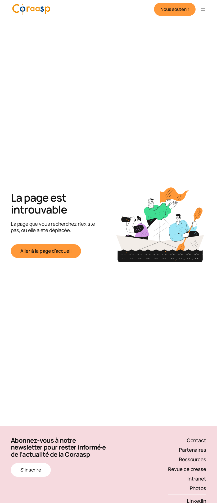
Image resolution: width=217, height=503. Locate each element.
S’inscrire (30, 469)
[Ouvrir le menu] (203, 9)
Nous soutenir (174, 9)
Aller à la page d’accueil (45, 251)
